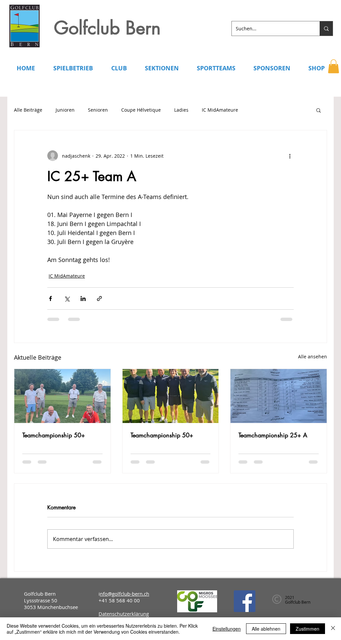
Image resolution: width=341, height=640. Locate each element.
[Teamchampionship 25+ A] (278, 396)
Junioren (65, 110)
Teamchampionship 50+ (53, 435)
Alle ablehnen (266, 628)
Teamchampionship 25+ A (272, 435)
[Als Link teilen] (99, 298)
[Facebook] (244, 601)
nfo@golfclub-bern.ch (124, 593)
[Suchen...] (326, 28)
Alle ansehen (312, 356)
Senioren (98, 110)
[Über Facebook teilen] (50, 298)
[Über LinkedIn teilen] (83, 298)
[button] (333, 66)
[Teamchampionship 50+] (62, 396)
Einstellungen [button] (226, 628)
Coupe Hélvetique (141, 110)
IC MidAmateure (220, 110)
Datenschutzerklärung (124, 613)
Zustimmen (307, 628)
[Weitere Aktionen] (290, 156)
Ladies (181, 110)
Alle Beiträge (28, 110)
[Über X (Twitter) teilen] (67, 298)
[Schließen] (333, 629)
